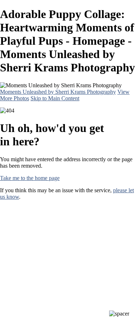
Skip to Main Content (55, 98)
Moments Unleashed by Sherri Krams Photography (58, 92)
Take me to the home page (30, 178)
